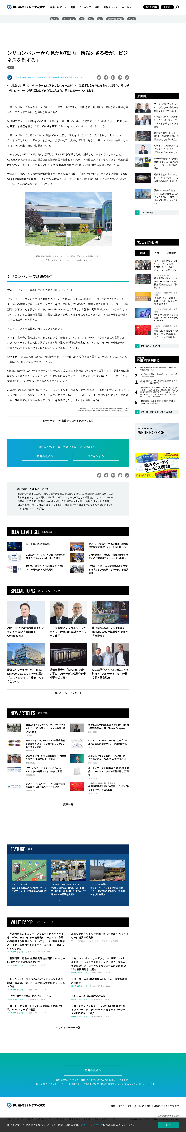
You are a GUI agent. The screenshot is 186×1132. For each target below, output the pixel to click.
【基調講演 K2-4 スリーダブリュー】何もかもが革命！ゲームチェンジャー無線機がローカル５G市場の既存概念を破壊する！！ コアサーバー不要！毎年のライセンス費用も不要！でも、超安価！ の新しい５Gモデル (159, 392)
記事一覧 (68, 804)
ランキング (85, 7)
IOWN (54, 19)
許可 (168, 1124)
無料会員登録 (151, 7)
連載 (97, 7)
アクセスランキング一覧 (150, 346)
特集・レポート (58, 7)
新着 (72, 7)
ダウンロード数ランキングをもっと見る (156, 412)
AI (82, 19)
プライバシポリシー (92, 1124)
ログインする (96, 456)
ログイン (167, 7)
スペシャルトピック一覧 (68, 693)
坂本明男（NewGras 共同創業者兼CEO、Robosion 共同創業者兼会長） (44, 77)
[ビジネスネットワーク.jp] (26, 7)
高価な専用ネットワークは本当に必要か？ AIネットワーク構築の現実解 (158, 382)
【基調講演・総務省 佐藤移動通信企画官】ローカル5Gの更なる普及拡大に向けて (158, 402)
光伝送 (132, 19)
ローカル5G (68, 19)
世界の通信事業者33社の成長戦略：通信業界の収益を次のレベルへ (158, 368)
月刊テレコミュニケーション (119, 7)
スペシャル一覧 (147, 213)
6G (90, 19)
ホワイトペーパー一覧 (68, 1027)
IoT (100, 19)
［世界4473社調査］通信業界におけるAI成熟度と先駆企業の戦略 (158, 375)
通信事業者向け (115, 19)
